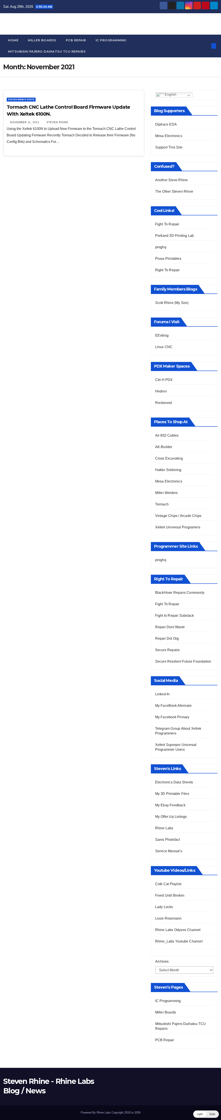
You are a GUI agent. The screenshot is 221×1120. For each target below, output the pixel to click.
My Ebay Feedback (170, 805)
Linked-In (162, 694)
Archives (162, 961)
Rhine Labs (164, 828)
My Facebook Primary (172, 717)
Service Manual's (168, 851)
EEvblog (162, 335)
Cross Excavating (169, 458)
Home (13, 40)
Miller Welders (166, 493)
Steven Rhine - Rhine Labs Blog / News (110, 23)
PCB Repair (76, 40)
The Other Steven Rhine (174, 191)
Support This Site (168, 147)
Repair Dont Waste (170, 627)
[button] (206, 46)
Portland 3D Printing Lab (174, 235)
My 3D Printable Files (172, 794)
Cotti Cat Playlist (168, 884)
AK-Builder (163, 447)
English (170, 94)
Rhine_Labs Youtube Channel (179, 941)
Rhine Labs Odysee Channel (178, 930)
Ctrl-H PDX (164, 380)
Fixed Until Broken (170, 895)
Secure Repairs (167, 650)
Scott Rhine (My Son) (172, 303)
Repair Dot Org (167, 638)
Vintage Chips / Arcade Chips (178, 516)
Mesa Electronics (168, 136)
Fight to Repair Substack (174, 615)
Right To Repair (167, 270)
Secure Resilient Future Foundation (183, 661)
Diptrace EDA (166, 124)
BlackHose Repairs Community (179, 592)
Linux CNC (164, 347)
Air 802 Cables (167, 435)
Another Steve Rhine (171, 180)
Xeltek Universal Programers (177, 527)
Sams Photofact (167, 839)
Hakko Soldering (168, 470)
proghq (160, 247)
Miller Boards (42, 40)
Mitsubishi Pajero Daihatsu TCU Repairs (47, 51)
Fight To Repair (167, 224)
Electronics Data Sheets (174, 782)
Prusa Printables (168, 258)
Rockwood (163, 403)
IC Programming (111, 40)
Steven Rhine (57, 122)
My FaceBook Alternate (173, 705)
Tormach (162, 504)
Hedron (161, 391)
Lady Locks (164, 907)
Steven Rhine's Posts (21, 99)
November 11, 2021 (25, 122)
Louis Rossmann (168, 918)
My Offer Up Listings (171, 816)
